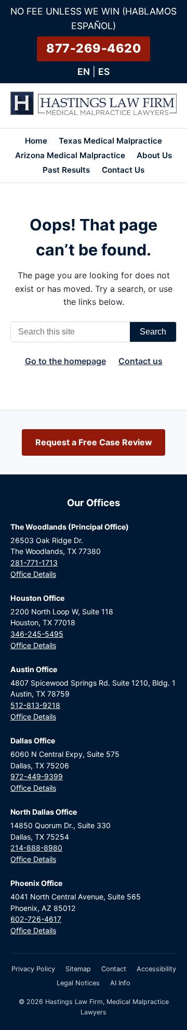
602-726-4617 (35, 919)
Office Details (33, 574)
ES (104, 71)
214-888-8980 (36, 847)
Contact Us (123, 170)
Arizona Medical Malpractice (70, 155)
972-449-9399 (36, 776)
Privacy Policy (33, 969)
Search (153, 331)
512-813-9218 (35, 705)
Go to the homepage (65, 361)
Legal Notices (78, 983)
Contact (113, 969)
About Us (154, 155)
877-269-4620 (93, 48)
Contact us (140, 361)
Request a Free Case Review (93, 442)
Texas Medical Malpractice (110, 141)
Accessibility (156, 969)
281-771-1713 (34, 562)
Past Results (66, 170)
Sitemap (78, 969)
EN (83, 71)
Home (36, 141)
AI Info (120, 983)
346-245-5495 (36, 633)
